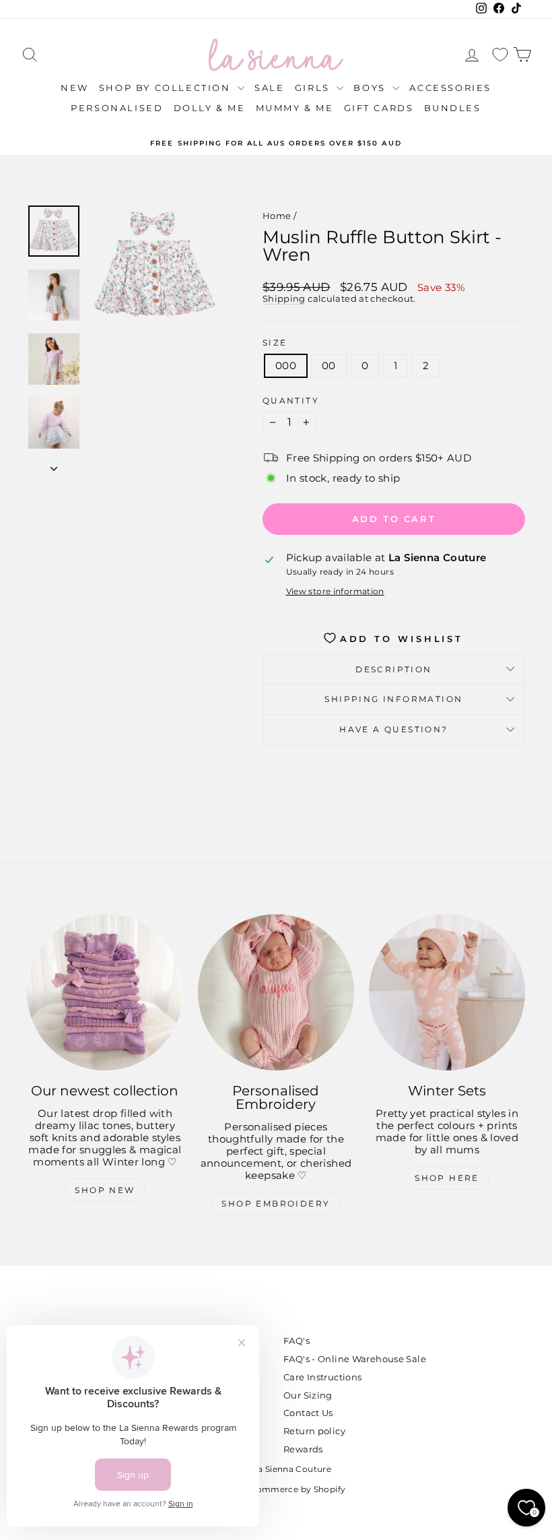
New (75, 87)
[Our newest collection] (105, 992)
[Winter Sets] (447, 992)
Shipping (284, 299)
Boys (371, 87)
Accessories (450, 87)
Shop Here (447, 1178)
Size (275, 343)
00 (329, 365)
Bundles (452, 107)
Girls (314, 87)
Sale (269, 87)
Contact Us (308, 1412)
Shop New (105, 1190)
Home (277, 215)
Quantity (291, 401)
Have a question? (393, 729)
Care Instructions (322, 1377)
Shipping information (393, 699)
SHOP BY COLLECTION (166, 87)
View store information (335, 591)
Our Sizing (308, 1395)
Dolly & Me (210, 107)
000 (285, 365)
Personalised (117, 107)
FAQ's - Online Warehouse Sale (354, 1358)
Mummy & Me (295, 107)
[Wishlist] (500, 54)
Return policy (314, 1430)
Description (393, 669)
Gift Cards (379, 107)
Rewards (303, 1449)
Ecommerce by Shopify (296, 1489)
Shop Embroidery (275, 1203)
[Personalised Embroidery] (276, 992)
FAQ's (296, 1340)
